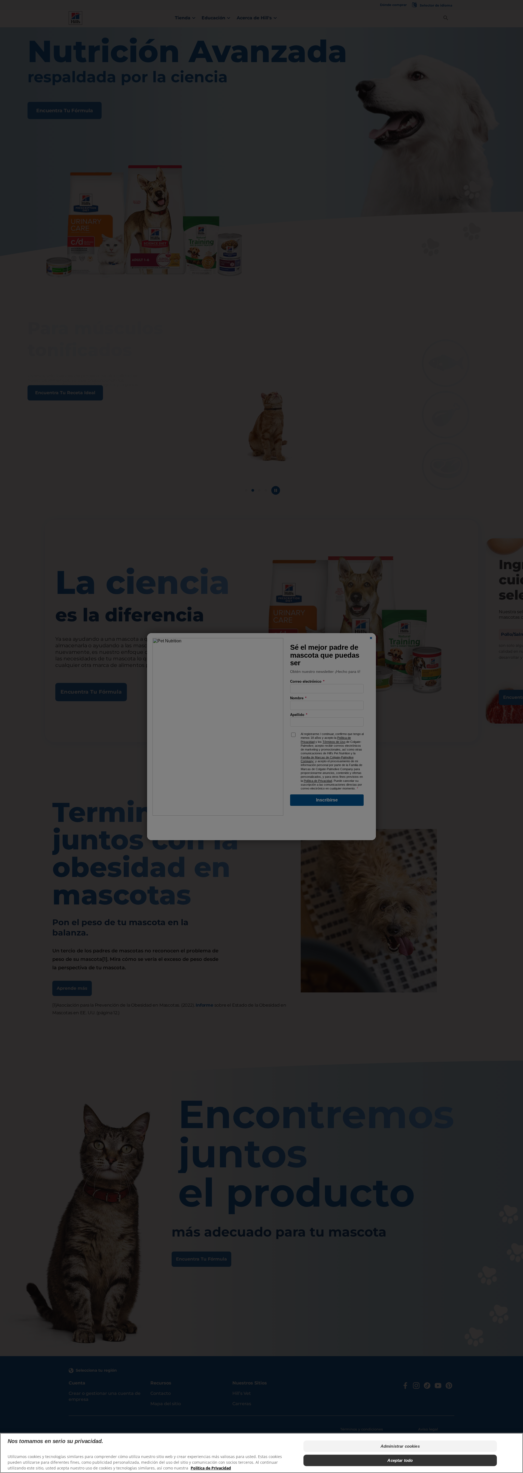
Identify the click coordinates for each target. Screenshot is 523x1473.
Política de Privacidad (211, 1467)
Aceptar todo (400, 1460)
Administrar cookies (400, 1446)
